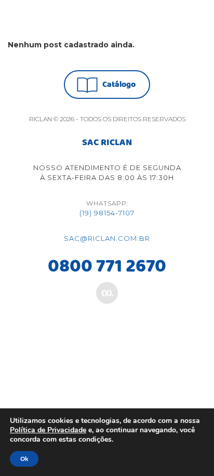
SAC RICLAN (107, 143)
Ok (24, 459)
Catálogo (119, 84)
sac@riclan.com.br (107, 238)
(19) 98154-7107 (107, 213)
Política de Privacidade (48, 430)
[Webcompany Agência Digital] (107, 293)
